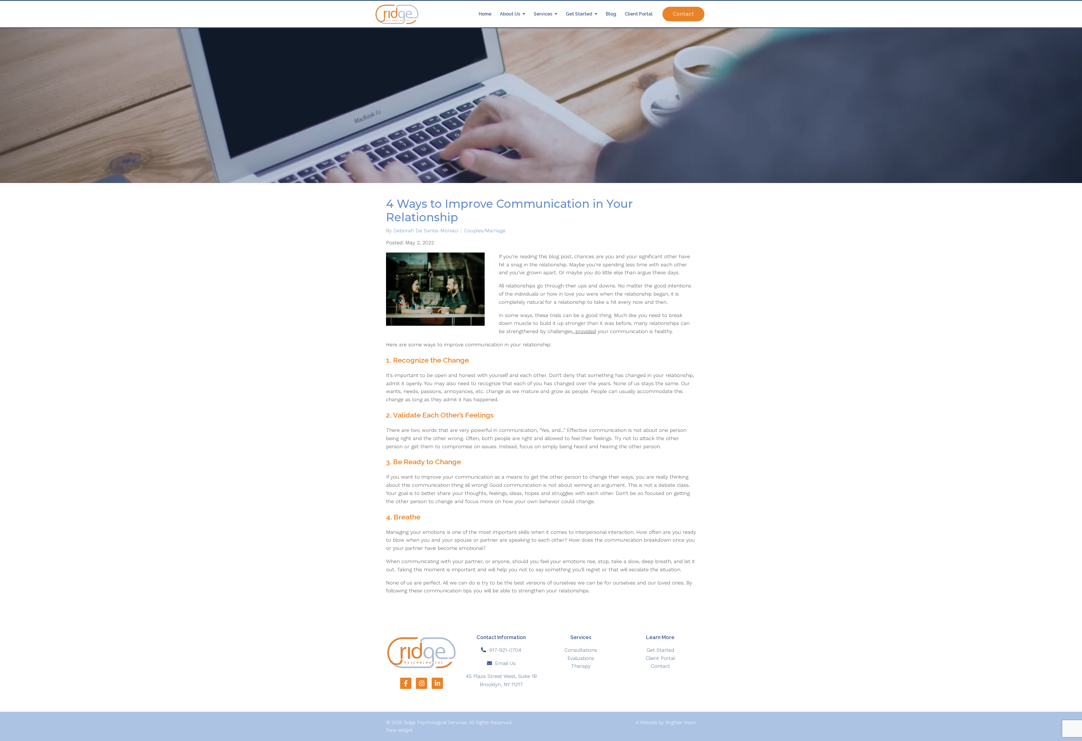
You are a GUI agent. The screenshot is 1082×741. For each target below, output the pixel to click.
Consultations (580, 650)
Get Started (579, 14)
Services (543, 14)
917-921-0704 (505, 650)
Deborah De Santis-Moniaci (425, 230)
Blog (611, 14)
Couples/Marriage (484, 230)
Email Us (505, 663)
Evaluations (580, 658)
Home (485, 14)
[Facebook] (405, 683)
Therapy (581, 666)
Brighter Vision (681, 722)
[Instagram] (421, 683)
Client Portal (639, 14)
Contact (683, 14)
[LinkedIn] (437, 683)
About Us (510, 14)
